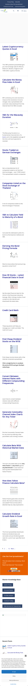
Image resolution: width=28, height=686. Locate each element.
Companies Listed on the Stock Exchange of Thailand (14, 185)
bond (4, 137)
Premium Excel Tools (8, 6)
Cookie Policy (13, 684)
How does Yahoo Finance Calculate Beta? (13, 481)
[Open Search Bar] (14, 11)
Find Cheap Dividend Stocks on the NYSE (11, 340)
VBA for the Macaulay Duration (12, 115)
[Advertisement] (14, 28)
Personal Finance (8, 590)
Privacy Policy (10, 2)
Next (13, 549)
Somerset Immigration (20, 6)
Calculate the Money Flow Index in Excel (12, 80)
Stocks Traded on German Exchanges (11, 151)
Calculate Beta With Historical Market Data (13, 446)
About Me (17, 2)
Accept (14, 671)
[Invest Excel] (4, 11)
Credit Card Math (10, 310)
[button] (25, 656)
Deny (14, 676)
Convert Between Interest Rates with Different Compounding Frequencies (13, 379)
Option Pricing (8, 585)
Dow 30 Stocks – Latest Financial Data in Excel (13, 276)
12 (9, 549)
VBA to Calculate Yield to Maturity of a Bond (12, 215)
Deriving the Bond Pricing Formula (10, 246)
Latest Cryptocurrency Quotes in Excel (12, 47)
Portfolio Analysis (8, 595)
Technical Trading (8, 601)
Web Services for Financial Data (12, 606)
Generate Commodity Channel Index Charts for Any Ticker (12, 414)
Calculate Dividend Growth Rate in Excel (12, 514)
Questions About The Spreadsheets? (14, 4)
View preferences (14, 680)
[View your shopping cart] (18, 11)
